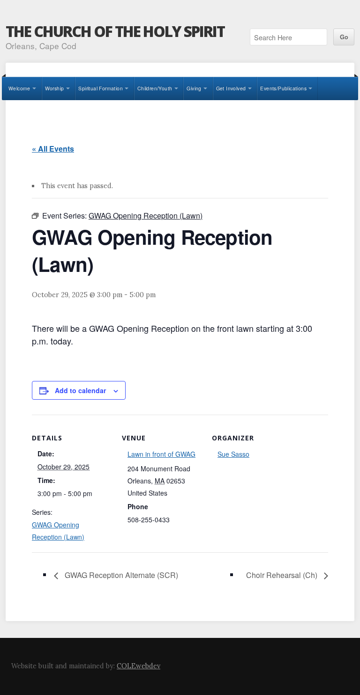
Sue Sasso (233, 454)
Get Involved (231, 88)
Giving (194, 88)
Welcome (19, 88)
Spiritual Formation (100, 88)
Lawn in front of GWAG (161, 454)
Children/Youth (154, 88)
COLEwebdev (138, 666)
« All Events (53, 148)
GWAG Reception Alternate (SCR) (120, 575)
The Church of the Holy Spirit (115, 31)
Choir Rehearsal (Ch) (282, 575)
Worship (54, 88)
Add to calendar (80, 390)
